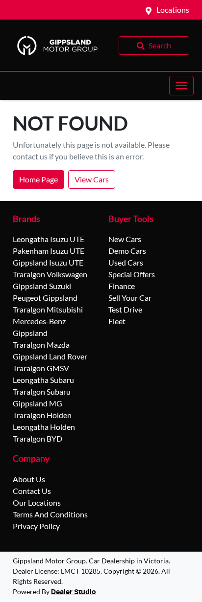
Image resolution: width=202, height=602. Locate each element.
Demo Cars (127, 250)
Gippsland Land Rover (50, 356)
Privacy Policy (36, 526)
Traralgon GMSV (41, 368)
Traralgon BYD (37, 438)
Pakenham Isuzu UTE (48, 250)
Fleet (117, 321)
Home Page (38, 179)
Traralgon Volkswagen (50, 274)
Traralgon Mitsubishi (48, 309)
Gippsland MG (37, 403)
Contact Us (32, 490)
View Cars (92, 179)
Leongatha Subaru (43, 379)
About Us (29, 479)
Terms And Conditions (50, 514)
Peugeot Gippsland (45, 297)
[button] (181, 85)
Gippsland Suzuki (42, 285)
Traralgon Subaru (42, 391)
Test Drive (125, 309)
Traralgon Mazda (41, 344)
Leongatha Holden (44, 426)
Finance (121, 285)
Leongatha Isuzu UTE (48, 239)
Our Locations (37, 502)
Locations (172, 9)
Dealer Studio (73, 592)
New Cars (124, 239)
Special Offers (131, 274)
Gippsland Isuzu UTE (48, 262)
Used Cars (125, 262)
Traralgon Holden (42, 415)
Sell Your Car (130, 297)
